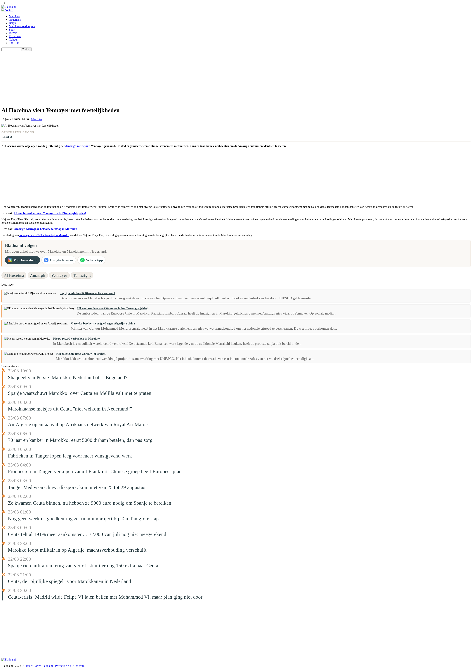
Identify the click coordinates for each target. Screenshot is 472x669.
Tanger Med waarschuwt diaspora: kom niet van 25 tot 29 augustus (76, 487)
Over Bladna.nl (44, 665)
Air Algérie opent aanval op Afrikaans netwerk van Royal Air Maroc (78, 424)
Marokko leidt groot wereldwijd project (80, 353)
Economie (15, 36)
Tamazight (82, 275)
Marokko (14, 16)
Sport (12, 29)
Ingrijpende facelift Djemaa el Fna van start (87, 293)
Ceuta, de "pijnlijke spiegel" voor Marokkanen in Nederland (69, 581)
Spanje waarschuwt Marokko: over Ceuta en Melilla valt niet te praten (79, 393)
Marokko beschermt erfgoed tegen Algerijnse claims (103, 323)
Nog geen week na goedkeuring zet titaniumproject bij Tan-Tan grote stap (83, 518)
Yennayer (59, 275)
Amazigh (37, 275)
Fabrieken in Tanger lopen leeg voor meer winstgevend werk (70, 456)
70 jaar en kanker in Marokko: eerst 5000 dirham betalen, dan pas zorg (80, 440)
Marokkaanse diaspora (22, 26)
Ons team (78, 665)
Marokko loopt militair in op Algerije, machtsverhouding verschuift (77, 550)
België (12, 23)
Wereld (13, 32)
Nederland (15, 19)
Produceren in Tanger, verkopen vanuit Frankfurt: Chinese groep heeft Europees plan (95, 471)
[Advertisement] (112, 77)
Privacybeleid (63, 665)
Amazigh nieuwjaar (77, 146)
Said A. (7, 137)
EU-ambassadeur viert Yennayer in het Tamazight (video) (50, 213)
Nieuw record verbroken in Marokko (76, 338)
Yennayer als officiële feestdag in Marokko (44, 235)
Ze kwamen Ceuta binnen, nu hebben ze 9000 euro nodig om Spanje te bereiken (89, 503)
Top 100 (14, 42)
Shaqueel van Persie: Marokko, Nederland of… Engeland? (67, 377)
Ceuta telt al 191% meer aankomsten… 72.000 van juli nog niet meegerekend (87, 534)
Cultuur (13, 39)
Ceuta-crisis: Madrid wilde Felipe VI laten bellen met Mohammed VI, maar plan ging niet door (105, 597)
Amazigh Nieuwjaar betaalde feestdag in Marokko (45, 228)
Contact (27, 665)
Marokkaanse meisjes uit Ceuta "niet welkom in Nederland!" (70, 409)
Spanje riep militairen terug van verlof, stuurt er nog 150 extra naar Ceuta (83, 565)
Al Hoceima (14, 275)
